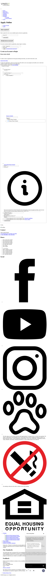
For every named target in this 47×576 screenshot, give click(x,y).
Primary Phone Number (13, 121)
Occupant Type (7, 69)
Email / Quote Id (6, 46)
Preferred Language (8, 213)
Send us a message (6, 567)
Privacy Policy (27, 219)
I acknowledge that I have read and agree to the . (19, 218)
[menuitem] (25, 10)
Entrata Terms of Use (7, 572)
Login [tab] (4, 26)
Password (5, 47)
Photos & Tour (6, 12)
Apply (4, 19)
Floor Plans (5, 11)
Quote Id (4, 35)
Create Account (7, 220)
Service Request (8, 18)
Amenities (5, 13)
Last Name (6, 74)
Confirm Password (8, 212)
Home (4, 10)
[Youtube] (25, 345)
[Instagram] (25, 389)
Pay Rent (7, 17)
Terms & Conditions (28, 218)
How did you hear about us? (10, 215)
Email (5, 165)
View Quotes (5, 37)
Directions (5, 15)
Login (4, 48)
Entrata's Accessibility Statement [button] (9, 543)
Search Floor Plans (4, 60)
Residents (5, 16)
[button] (25, 210)
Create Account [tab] (6, 25)
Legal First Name (7, 72)
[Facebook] (25, 302)
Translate (4, 533)
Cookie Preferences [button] (6, 541)
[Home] (5, 7)
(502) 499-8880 (15, 64)
